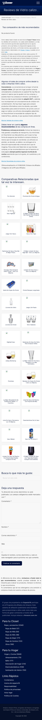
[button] (38, 2)
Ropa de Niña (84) (12, 632)
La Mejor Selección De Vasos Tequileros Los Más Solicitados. (31, 362)
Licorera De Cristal (10, 324)
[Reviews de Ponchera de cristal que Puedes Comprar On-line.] (31, 190)
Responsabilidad (10, 686)
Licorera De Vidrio (11, 307)
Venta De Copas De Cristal (11, 290)
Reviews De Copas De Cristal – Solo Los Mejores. (31, 381)
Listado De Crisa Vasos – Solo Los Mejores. (31, 270)
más (6, 52)
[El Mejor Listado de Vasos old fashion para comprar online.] (31, 208)
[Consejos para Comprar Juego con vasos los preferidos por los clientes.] (11, 228)
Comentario (6, 501)
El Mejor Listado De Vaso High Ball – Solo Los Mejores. (31, 251)
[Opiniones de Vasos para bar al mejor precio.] (11, 245)
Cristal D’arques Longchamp (31, 290)
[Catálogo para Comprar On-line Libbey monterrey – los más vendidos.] (11, 355)
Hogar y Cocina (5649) (12, 654)
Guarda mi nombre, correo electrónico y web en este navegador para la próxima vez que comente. (20, 556)
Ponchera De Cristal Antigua (31, 196)
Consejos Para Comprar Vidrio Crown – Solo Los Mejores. (11, 271)
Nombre (5, 527)
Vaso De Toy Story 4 (31, 439)
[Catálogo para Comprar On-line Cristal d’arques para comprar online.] (31, 284)
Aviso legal (8, 693)
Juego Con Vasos (11, 234)
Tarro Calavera (31, 324)
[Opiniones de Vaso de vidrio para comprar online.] (31, 336)
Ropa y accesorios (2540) (14, 625)
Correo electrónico (9, 535)
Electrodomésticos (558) (14, 667)
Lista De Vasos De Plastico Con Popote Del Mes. (31, 400)
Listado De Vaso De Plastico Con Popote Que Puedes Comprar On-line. (11, 458)
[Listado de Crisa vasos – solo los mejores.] (31, 264)
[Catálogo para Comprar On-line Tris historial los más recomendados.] (11, 190)
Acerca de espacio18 (12, 683)
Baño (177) (9, 661)
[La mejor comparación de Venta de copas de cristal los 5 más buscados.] (11, 284)
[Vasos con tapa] (31, 228)
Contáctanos (9, 680)
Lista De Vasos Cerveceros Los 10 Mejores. (11, 421)
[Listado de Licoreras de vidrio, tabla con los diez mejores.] (11, 319)
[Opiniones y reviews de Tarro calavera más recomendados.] (31, 319)
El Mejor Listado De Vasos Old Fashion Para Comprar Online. (31, 215)
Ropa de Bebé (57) (12, 628)
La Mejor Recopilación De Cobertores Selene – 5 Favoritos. (10, 401)
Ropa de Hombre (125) (13, 641)
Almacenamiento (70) (13, 657)
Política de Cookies (11, 696)
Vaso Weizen (11, 439)
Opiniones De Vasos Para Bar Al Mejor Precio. (10, 251)
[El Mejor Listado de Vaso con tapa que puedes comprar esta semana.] (31, 451)
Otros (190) (9, 644)
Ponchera (11, 381)
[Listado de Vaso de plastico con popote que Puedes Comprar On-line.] (11, 451)
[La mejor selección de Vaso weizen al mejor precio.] (11, 433)
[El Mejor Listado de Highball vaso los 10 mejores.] (11, 336)
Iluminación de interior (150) (15, 670)
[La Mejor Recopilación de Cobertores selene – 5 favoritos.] (11, 394)
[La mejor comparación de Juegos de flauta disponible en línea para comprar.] (31, 302)
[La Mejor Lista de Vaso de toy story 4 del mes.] (31, 433)
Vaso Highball (11, 213)
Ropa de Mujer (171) (12, 638)
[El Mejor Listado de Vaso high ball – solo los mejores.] (31, 245)
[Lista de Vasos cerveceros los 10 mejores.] (11, 415)
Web (3, 544)
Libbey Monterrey (11, 361)
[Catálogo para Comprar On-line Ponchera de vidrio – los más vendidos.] (11, 375)
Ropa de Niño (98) (12, 635)
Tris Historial (11, 196)
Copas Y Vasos (25, 50)
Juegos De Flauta (31, 307)
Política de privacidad (12, 689)
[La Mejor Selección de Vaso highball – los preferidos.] (11, 208)
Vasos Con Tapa (31, 234)
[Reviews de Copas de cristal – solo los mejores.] (31, 375)
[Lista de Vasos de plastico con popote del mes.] (31, 394)
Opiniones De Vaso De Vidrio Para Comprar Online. (31, 342)
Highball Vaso (11, 342)
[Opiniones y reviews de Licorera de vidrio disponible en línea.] (11, 302)
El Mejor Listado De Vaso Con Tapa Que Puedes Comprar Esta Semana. (31, 458)
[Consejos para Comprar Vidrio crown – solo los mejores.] (11, 264)
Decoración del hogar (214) (15, 664)
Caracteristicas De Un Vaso (31, 420)
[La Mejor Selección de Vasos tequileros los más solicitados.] (31, 355)
